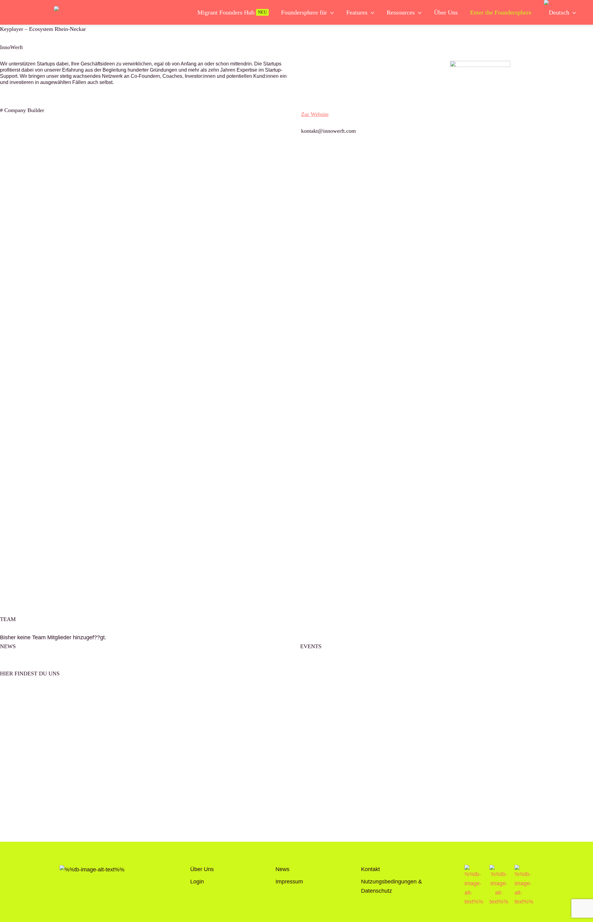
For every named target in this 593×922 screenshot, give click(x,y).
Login (197, 881)
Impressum (289, 881)
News (282, 869)
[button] (330, 12)
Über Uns (202, 869)
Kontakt (370, 869)
